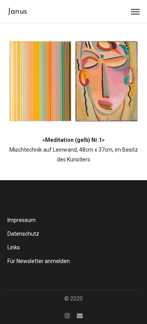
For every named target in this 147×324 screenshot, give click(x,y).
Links (13, 247)
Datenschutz (23, 234)
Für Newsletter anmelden (38, 261)
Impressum (21, 220)
